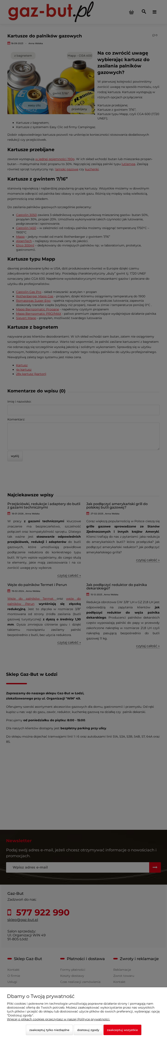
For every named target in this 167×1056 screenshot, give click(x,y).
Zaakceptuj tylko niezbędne (49, 1030)
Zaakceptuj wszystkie (122, 1030)
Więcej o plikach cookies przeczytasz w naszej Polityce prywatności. (58, 1019)
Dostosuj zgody (88, 1030)
